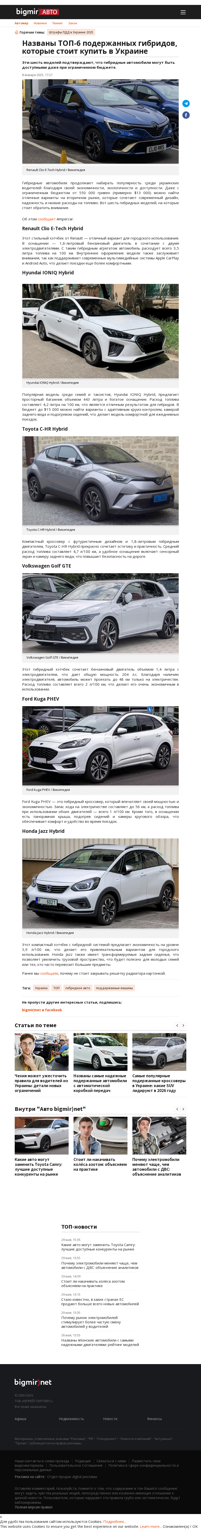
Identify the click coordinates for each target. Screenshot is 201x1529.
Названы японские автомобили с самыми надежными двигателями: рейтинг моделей (100, 1342)
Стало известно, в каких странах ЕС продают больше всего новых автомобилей (100, 1301)
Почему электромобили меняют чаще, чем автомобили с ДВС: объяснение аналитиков (156, 1167)
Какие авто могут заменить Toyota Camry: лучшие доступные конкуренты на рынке (38, 1167)
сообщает (47, 218)
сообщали (49, 973)
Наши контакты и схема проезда (42, 1461)
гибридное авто (77, 988)
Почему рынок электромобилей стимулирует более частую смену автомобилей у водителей (91, 1322)
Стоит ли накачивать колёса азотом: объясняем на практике (100, 1164)
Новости (110, 1418)
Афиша (20, 1418)
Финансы (154, 1418)
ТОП (56, 988)
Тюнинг (57, 23)
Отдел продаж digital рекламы (72, 1476)
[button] (177, 1025)
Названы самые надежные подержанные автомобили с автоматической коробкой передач (100, 1083)
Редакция (83, 1461)
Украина (41, 988)
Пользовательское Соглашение (75, 1465)
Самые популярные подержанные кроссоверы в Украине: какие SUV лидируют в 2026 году (159, 1083)
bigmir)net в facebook (42, 1010)
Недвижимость (71, 1418)
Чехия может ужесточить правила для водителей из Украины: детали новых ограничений (41, 1083)
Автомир (21, 23)
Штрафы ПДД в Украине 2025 (71, 32)
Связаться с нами (111, 1461)
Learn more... (151, 1526)
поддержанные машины (114, 988)
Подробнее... (114, 1521)
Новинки (40, 23)
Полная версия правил (33, 1507)
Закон (72, 23)
